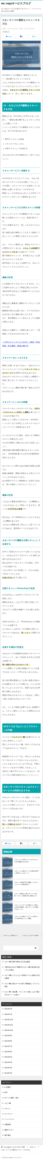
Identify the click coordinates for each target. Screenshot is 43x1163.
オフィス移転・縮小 (11, 1098)
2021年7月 (8, 1046)
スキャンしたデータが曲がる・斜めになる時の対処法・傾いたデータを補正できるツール (26, 907)
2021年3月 (8, 1068)
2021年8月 (8, 1041)
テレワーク (8, 1114)
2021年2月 (8, 1073)
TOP (14, 1147)
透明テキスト (9, 1130)
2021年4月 (8, 1062)
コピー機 (7, 1103)
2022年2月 (8, 1009)
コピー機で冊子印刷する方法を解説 (17, 962)
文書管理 (7, 1124)
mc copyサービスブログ (16, 3)
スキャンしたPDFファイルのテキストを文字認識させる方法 (26, 861)
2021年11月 (8, 1025)
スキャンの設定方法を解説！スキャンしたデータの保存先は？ (26, 883)
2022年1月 (8, 1014)
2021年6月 (8, 1052)
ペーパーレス (9, 1119)
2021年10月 (8, 1030)
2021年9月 (8, 1035)
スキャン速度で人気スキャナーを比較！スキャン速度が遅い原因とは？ (25, 895)
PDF (6, 1092)
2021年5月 (8, 1057)
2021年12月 (8, 1019)
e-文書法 (7, 1087)
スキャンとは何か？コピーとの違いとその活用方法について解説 (26, 917)
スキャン (6, 32)
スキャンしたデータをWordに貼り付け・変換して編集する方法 (32, 935)
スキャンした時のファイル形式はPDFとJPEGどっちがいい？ (26, 872)
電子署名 (7, 1135)
